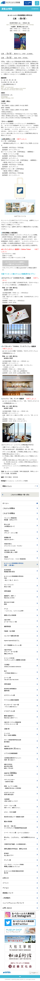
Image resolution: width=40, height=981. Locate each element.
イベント (6, 883)
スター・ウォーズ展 (12, 806)
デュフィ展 (7, 860)
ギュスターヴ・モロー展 (11, 705)
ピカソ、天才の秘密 (10, 812)
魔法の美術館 (8, 821)
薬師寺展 (10, 689)
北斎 (12, 759)
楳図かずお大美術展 (10, 615)
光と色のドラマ (8, 854)
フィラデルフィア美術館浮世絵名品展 (15, 827)
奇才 (11, 672)
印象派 (15, 558)
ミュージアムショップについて (13, 903)
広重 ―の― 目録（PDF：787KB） (14, 58)
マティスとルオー (9, 780)
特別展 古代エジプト (10, 519)
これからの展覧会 (9, 508)
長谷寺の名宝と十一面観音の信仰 (14, 817)
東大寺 (14, 872)
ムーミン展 (11, 678)
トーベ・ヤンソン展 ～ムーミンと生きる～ (17, 832)
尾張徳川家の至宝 (9, 571)
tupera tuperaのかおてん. (12, 640)
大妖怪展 (11, 800)
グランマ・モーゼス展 (10, 651)
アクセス (6, 888)
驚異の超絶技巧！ (11, 716)
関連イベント (7, 486)
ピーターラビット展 (10, 621)
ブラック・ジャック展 (10, 532)
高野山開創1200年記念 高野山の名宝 (15, 849)
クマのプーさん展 (9, 711)
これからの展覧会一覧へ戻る (20, 494)
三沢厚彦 (12, 665)
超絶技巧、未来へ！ (10, 596)
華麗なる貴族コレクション (14, 865)
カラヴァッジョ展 (9, 695)
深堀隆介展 (9, 538)
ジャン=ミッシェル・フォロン (13, 545)
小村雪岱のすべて (9, 525)
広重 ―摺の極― (13, 564)
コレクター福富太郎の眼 (11, 636)
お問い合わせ (7, 908)
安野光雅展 (7, 591)
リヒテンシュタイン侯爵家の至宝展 (14, 659)
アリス (14, 609)
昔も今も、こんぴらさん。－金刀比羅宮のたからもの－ (19, 838)
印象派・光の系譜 (9, 631)
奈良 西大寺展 (8, 766)
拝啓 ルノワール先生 (12, 787)
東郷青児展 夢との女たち (12, 748)
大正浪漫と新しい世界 (10, 551)
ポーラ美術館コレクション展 (12, 645)
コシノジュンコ (8, 585)
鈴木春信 (12, 741)
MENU (37, 4)
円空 (13, 578)
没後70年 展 (10, 774)
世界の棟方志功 (9, 793)
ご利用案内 (6, 898)
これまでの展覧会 (9, 513)
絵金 (9, 603)
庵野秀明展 (7, 626)
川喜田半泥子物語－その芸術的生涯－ (15, 844)
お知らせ (6, 878)
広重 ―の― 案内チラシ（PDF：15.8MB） (17, 54)
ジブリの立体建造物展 (10, 753)
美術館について (8, 893)
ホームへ (6, 503)
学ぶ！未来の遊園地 (10, 734)
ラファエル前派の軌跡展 (11, 700)
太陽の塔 (6, 729)
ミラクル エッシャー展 (12, 723)
